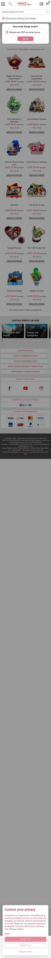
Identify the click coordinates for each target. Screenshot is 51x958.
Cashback (41, 4)
